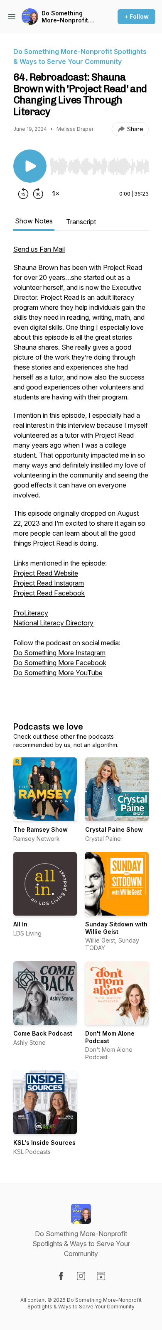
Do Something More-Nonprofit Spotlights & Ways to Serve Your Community (68, 17)
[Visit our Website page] (101, 1276)
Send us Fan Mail (39, 249)
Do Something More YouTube (58, 673)
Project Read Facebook (49, 593)
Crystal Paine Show (114, 829)
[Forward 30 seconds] (38, 193)
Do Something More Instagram (59, 653)
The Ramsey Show (40, 829)
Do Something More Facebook (59, 663)
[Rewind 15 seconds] (23, 193)
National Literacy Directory (53, 623)
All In (20, 924)
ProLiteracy (30, 613)
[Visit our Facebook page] (61, 1276)
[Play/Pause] (30, 166)
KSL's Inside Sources (44, 1142)
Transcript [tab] (81, 222)
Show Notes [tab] (34, 221)
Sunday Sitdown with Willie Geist (116, 928)
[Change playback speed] (55, 193)
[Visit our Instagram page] (81, 1276)
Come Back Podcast (42, 1033)
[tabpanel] (81, 474)
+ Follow (136, 16)
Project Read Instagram (48, 583)
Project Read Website (45, 573)
